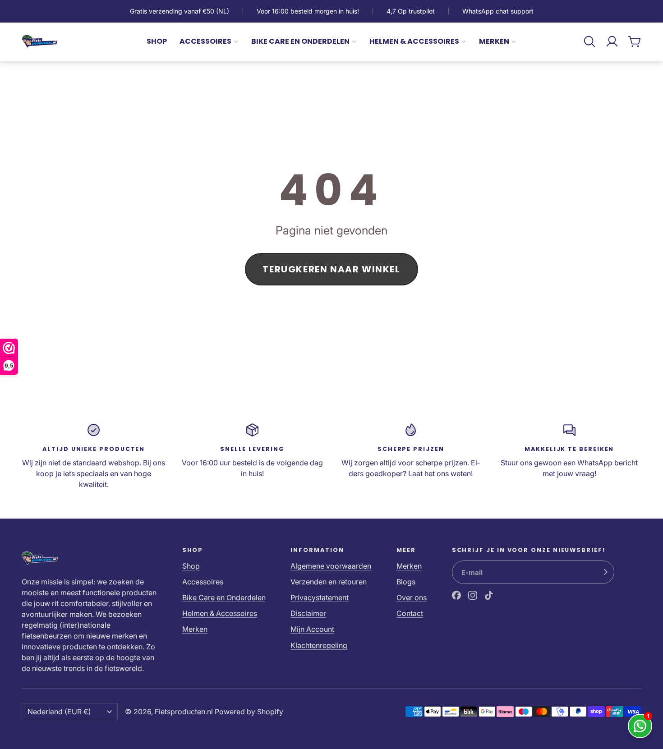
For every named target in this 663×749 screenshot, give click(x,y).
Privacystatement (319, 597)
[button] (589, 41)
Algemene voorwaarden (330, 565)
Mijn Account (312, 629)
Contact (409, 613)
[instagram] (472, 595)
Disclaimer (308, 613)
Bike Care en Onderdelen (300, 41)
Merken (494, 41)
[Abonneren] (605, 572)
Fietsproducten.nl (184, 711)
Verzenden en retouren (328, 581)
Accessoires (205, 41)
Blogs (405, 581)
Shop (157, 41)
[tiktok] (488, 595)
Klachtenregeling (318, 645)
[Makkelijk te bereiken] (569, 456)
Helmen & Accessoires (414, 41)
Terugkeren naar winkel (331, 269)
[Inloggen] (612, 41)
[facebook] (456, 595)
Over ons (411, 597)
